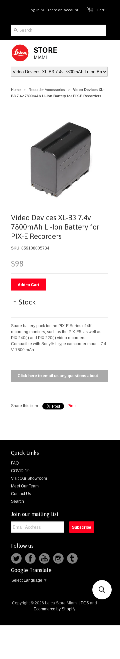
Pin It (71, 405)
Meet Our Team (25, 486)
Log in (34, 10)
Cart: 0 (102, 10)
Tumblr (72, 558)
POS (85, 603)
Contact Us (21, 493)
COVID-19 (20, 470)
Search (17, 501)
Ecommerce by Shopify (54, 609)
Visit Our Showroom (29, 478)
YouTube (44, 558)
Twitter (16, 558)
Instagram (58, 558)
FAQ (15, 463)
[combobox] (58, 30)
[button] (102, 589)
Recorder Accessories (47, 90)
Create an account (61, 10)
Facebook (30, 558)
